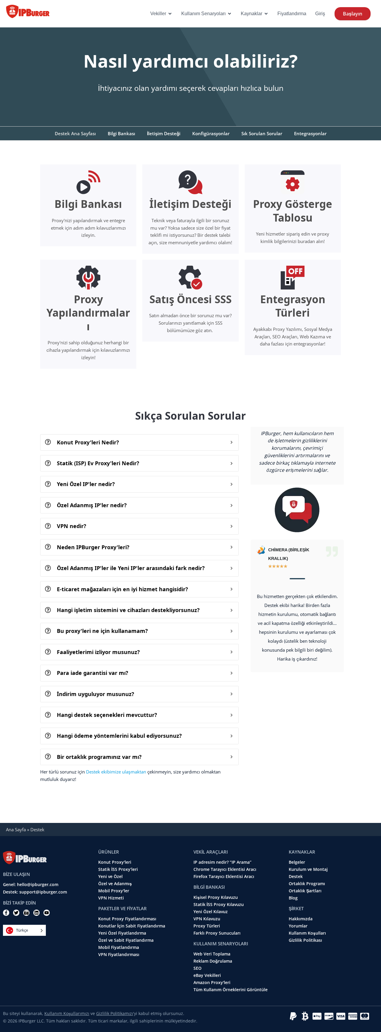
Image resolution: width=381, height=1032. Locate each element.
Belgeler (297, 862)
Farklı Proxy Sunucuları (217, 933)
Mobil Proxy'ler (113, 891)
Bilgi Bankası (121, 133)
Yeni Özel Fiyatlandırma (122, 933)
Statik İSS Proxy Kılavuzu (218, 904)
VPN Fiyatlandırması (118, 954)
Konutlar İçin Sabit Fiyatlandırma (131, 926)
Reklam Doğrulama (212, 961)
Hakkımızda (301, 919)
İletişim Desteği (163, 133)
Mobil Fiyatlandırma (118, 947)
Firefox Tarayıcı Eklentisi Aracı (223, 876)
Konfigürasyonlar (210, 133)
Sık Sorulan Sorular (261, 133)
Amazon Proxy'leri (211, 982)
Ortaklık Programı (307, 883)
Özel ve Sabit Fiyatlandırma (126, 940)
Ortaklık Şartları (305, 891)
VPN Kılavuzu (206, 919)
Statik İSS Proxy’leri (118, 869)
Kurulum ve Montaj (308, 869)
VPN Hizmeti (111, 898)
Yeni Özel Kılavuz (210, 911)
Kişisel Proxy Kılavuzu (215, 897)
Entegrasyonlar (310, 133)
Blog (293, 898)
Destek (296, 876)
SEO (197, 968)
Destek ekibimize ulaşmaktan (116, 772)
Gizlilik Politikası (305, 940)
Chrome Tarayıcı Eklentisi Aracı (224, 869)
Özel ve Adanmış (115, 883)
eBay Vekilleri (207, 975)
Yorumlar (298, 926)
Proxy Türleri (206, 926)
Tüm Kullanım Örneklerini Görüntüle (230, 989)
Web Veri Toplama (211, 954)
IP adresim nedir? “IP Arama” (222, 862)
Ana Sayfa (16, 829)
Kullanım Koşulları (307, 933)
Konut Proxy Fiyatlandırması (127, 919)
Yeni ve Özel (110, 876)
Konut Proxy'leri (114, 862)
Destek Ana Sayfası (75, 133)
